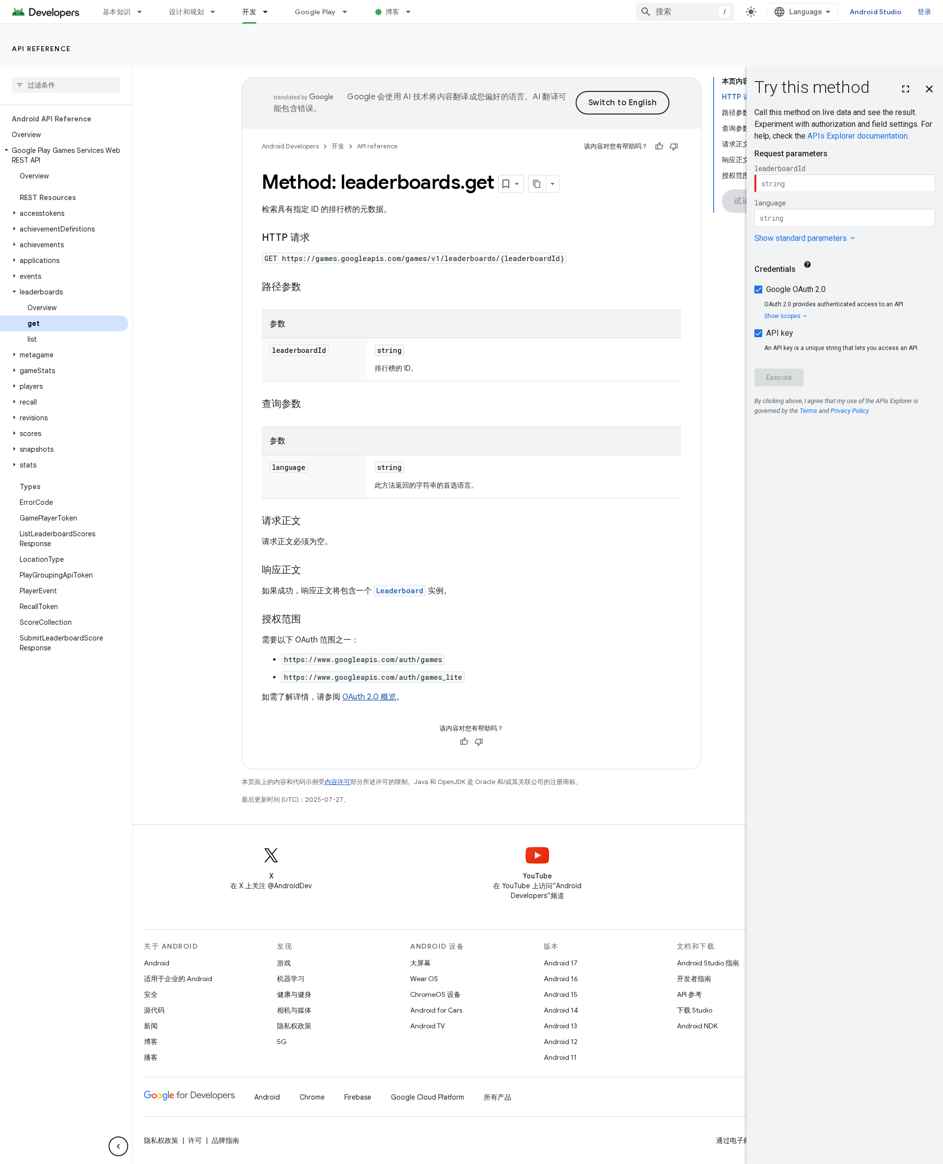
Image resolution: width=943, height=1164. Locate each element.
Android (156, 963)
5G (282, 1041)
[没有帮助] (673, 146)
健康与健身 (294, 994)
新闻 (151, 1025)
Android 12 (561, 1041)
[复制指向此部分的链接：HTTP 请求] (320, 238)
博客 (393, 11)
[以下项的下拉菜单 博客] (412, 12)
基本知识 (117, 11)
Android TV (427, 1025)
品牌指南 (225, 1140)
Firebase (357, 1097)
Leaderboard (399, 590)
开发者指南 (694, 978)
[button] (64, 155)
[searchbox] (66, 85)
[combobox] (685, 12)
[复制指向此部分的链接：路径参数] (311, 287)
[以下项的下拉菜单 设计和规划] (217, 12)
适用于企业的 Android (178, 978)
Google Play (315, 11)
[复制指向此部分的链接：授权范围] (311, 620)
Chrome (312, 1097)
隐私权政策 (294, 1025)
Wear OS (424, 978)
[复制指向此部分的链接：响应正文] (311, 571)
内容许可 (337, 782)
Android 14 (561, 1010)
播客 (151, 1057)
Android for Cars (436, 1010)
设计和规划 (186, 11)
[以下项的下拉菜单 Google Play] (349, 12)
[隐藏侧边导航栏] (118, 1146)
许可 (195, 1140)
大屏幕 (420, 963)
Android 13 (560, 1025)
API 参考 (689, 994)
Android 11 (560, 1057)
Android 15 (561, 994)
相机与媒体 (294, 1010)
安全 (151, 994)
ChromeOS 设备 (435, 994)
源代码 (154, 1010)
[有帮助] (659, 146)
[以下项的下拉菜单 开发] (269, 12)
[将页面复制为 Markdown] (537, 183)
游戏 (284, 963)
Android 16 (561, 978)
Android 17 (561, 963)
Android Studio (876, 11)
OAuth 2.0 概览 (369, 697)
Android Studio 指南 (708, 963)
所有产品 (497, 1097)
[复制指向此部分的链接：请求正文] (311, 521)
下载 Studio (694, 1010)
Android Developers (290, 146)
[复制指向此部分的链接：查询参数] (311, 404)
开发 (249, 11)
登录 (924, 11)
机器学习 (291, 978)
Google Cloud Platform (427, 1097)
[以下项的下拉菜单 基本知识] (144, 12)
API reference (41, 48)
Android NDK (697, 1025)
